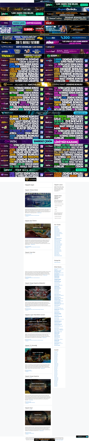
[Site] (22, 60)
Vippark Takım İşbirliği (57, 242)
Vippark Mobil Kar (56, 252)
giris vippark (56, 272)
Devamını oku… (39, 212)
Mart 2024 (55, 369)
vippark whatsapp (56, 334)
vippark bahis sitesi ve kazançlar (57, 282)
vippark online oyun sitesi (56, 318)
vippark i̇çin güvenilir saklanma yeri (57, 307)
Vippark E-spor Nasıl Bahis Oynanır (35, 314)
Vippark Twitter (57, 332)
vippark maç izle (56, 312)
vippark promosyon (58, 324)
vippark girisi (56, 298)
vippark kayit (61, 308)
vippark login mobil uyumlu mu (57, 311)
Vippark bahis (57, 279)
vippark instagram (57, 305)
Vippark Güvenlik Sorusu (57, 249)
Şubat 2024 (56, 370)
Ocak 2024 (55, 371)
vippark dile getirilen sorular (29, 309)
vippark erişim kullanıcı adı (56, 296)
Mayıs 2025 (55, 355)
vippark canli (56, 286)
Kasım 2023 (56, 374)
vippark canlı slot (28, 277)
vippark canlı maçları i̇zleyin (56, 293)
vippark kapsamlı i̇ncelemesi (56, 308)
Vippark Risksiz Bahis (57, 241)
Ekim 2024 (55, 361)
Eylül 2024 (55, 362)
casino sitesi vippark (57, 270)
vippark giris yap (61, 298)
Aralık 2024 (55, 358)
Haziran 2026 (56, 351)
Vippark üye (61, 339)
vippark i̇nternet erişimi (56, 306)
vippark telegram (56, 329)
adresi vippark (56, 268)
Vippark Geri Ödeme (31, 220)
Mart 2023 (55, 383)
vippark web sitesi (56, 333)
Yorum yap (27, 247)
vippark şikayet (56, 343)
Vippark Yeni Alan (56, 253)
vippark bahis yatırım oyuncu (56, 283)
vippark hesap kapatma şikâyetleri (36, 309)
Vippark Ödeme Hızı (57, 254)
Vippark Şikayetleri (56, 231)
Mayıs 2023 (56, 381)
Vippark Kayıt (29, 408)
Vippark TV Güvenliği (31, 345)
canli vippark (55, 269)
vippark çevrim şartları (56, 339)
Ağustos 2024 (56, 363)
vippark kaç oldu (62, 309)
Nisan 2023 (55, 382)
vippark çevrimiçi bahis (56, 338)
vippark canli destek (57, 287)
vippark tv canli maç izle (58, 331)
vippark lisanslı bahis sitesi (36, 277)
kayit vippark (56, 274)
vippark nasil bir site (58, 316)
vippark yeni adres (57, 335)
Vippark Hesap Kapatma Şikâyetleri (35, 283)
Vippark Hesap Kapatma (32, 376)
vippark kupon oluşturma (56, 310)
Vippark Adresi (56, 226)
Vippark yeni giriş (57, 336)
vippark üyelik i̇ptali (56, 341)
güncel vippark (56, 273)
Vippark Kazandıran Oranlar (58, 255)
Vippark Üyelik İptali (57, 234)
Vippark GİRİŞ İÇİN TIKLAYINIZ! (44, 34)
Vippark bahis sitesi (57, 281)
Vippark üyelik (56, 340)
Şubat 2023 (56, 384)
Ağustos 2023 (56, 377)
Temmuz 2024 (56, 364)
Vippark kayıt (32, 215)
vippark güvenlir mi (56, 303)
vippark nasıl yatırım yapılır (56, 317)
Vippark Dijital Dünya (57, 248)
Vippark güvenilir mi (57, 302)
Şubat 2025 (56, 356)
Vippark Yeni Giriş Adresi (57, 337)
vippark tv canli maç (56, 330)
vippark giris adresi (57, 297)
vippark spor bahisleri (56, 328)
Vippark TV (61, 329)
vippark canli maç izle (57, 288)
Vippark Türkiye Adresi (31, 190)
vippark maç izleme (57, 313)
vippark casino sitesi (57, 295)
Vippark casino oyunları (57, 294)
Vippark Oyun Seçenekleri (57, 240)
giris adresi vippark (57, 271)
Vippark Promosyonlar (28, 214)
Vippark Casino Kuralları (57, 247)
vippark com (62, 295)
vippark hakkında (62, 303)
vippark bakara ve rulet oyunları (57, 284)
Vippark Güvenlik (56, 228)
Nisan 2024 (55, 368)
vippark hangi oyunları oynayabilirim (57, 304)
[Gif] (44, 84)
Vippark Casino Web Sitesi (58, 232)
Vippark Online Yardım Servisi (58, 233)
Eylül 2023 (55, 376)
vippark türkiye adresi (36, 215)
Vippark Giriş (56, 227)
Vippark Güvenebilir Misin (57, 301)
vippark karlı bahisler (28, 215)
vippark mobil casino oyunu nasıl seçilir (57, 314)
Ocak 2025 (55, 357)
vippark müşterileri (56, 315)
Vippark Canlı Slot (30, 252)
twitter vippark (61, 274)
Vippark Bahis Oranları (56, 280)
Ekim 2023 (55, 375)
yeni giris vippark (57, 345)
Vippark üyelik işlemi (31, 433)
